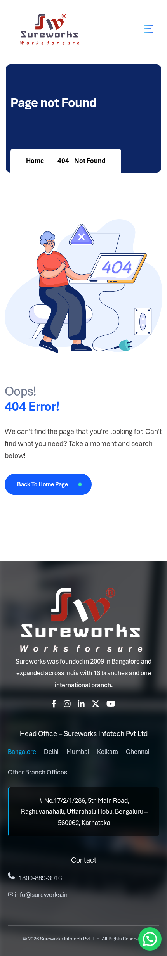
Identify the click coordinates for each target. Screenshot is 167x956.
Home (35, 160)
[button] (150, 939)
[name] (148, 29)
